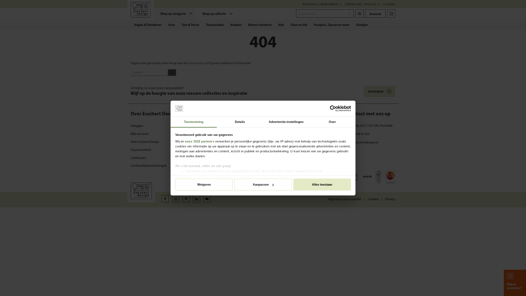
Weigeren (204, 184)
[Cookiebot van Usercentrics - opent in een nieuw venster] (333, 108)
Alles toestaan (322, 184)
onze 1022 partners (199, 141)
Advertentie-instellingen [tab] (286, 122)
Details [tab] (240, 122)
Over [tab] (332, 122)
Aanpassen (261, 184)
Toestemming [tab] (193, 122)
